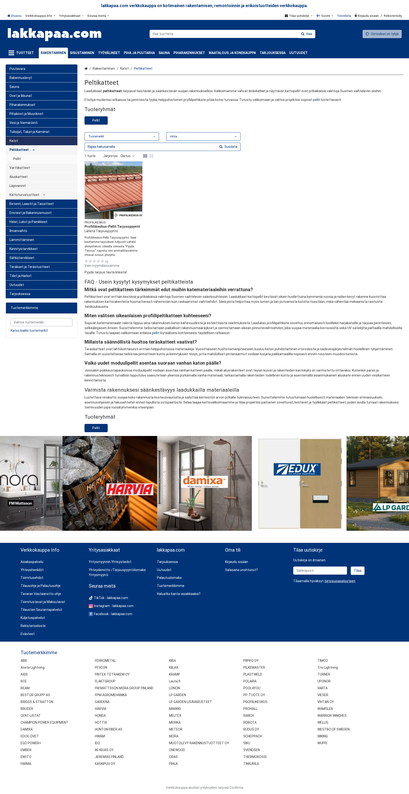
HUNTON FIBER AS (108, 729)
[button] (113, 272)
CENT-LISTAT (31, 715)
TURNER (323, 674)
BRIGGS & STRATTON (37, 702)
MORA (173, 736)
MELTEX (175, 715)
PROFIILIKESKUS (255, 702)
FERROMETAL (105, 660)
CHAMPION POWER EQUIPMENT (44, 722)
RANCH (248, 715)
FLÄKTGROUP (105, 681)
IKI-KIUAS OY (104, 750)
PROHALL (250, 709)
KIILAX (173, 667)
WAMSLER (325, 709)
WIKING (322, 736)
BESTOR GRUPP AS (35, 695)
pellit (316, 100)
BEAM (25, 688)
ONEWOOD (177, 750)
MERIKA (175, 722)
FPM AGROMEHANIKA (111, 695)
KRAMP (174, 674)
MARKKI (175, 709)
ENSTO (26, 757)
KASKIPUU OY (105, 764)
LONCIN (174, 688)
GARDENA (102, 702)
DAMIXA (27, 729)
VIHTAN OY (325, 702)
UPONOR (324, 681)
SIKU (246, 743)
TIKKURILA (251, 764)
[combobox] (232, 34)
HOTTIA (101, 722)
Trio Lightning (327, 667)
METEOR (175, 729)
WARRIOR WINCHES (332, 715)
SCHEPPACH (252, 736)
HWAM (100, 736)
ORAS (173, 757)
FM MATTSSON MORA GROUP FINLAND (124, 688)
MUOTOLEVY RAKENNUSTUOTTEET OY (199, 743)
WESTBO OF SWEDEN (333, 729)
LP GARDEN (177, 695)
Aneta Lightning (32, 667)
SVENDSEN (251, 750)
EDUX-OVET (30, 736)
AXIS (24, 674)
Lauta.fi (174, 681)
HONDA (100, 715)
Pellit (96, 120)
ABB (24, 660)
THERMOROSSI (255, 757)
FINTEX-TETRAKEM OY (112, 674)
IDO (97, 743)
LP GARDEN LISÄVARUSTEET (190, 702)
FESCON (101, 667)
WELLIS (322, 722)
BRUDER (27, 709)
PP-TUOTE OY (254, 695)
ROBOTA (250, 722)
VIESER (322, 695)
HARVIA (100, 709)
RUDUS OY (251, 729)
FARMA (26, 764)
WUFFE (322, 743)
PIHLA (173, 764)
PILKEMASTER (254, 667)
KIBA (172, 660)
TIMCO (322, 660)
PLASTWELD (252, 674)
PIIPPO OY (251, 660)
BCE (24, 681)
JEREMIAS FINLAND (109, 757)
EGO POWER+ (31, 743)
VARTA (322, 688)
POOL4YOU (251, 688)
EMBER (26, 750)
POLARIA (250, 681)
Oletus (125, 156)
